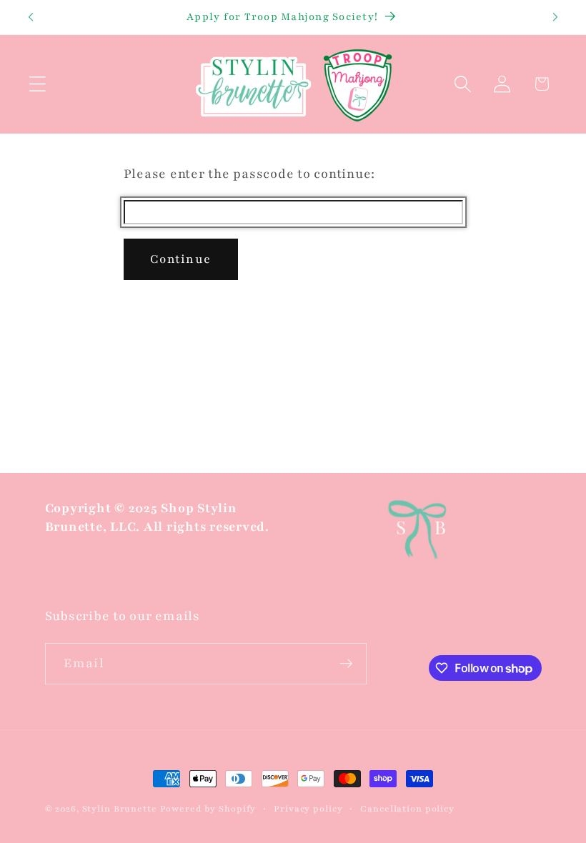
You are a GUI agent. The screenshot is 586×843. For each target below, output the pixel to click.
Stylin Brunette (119, 808)
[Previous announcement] (30, 17)
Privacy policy (308, 808)
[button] (37, 84)
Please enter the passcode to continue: (250, 173)
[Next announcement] (555, 17)
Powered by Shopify (208, 808)
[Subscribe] (346, 663)
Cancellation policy (407, 808)
